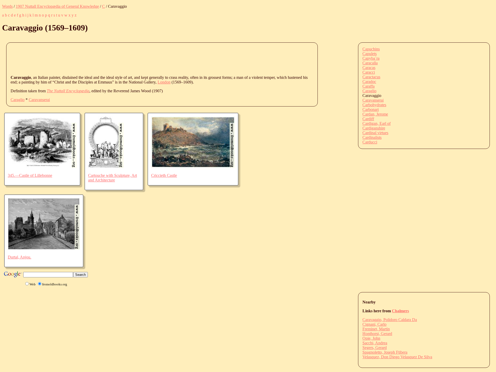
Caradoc (369, 81)
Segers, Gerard (374, 347)
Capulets (369, 53)
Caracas (368, 67)
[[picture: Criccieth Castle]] (193, 166)
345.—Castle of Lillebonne (30, 175)
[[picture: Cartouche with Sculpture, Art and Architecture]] (106, 166)
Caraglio (18, 99)
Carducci (369, 142)
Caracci (368, 72)
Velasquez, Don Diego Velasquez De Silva (397, 357)
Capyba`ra (370, 58)
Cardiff (368, 119)
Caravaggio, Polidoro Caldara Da (389, 319)
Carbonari (370, 109)
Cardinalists (372, 137)
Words (7, 6)
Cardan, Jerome (375, 114)
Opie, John (371, 338)
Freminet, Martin (376, 329)
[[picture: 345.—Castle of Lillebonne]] (42, 166)
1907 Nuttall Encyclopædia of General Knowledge (57, 6)
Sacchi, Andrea (374, 343)
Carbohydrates (374, 105)
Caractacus (371, 77)
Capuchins (371, 49)
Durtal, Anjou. (19, 257)
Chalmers (400, 311)
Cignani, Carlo (374, 324)
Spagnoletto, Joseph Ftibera (384, 352)
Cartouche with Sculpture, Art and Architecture (112, 177)
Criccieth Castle (164, 175)
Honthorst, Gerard (377, 333)
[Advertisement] (105, 58)
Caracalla (370, 63)
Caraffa (368, 86)
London (164, 82)
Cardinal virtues (375, 133)
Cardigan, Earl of (376, 123)
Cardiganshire (373, 128)
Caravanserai (39, 99)
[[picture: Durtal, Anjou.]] (44, 248)
